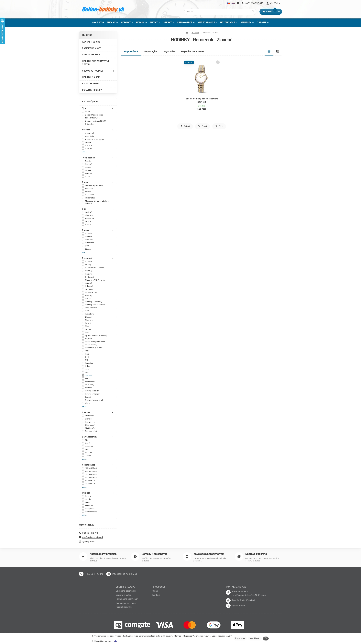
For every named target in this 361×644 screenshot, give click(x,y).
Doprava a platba (123, 595)
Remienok (87, 258)
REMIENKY (245, 22)
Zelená (88, 456)
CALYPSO (89, 145)
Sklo (84, 209)
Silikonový (89, 289)
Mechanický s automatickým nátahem (97, 202)
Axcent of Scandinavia (94, 139)
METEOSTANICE (206, 22)
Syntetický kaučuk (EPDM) (96, 335)
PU (86, 360)
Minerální (89, 221)
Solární (88, 192)
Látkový (88, 283)
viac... (84, 152)
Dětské (88, 170)
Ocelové (88, 234)
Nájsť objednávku (124, 607)
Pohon (85, 182)
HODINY (140, 22)
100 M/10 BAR (91, 468)
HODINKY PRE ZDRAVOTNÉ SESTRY (95, 63)
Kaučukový (89, 314)
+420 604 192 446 (90, 533)
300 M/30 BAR (91, 474)
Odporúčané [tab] (131, 51)
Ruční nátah (90, 198)
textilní (88, 397)
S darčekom (90, 124)
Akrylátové (89, 218)
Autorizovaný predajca (103, 554)
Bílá (86, 440)
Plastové (89, 215)
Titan (87, 354)
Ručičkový (89, 416)
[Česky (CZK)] (228, 3)
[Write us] (228, 605)
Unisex (88, 167)
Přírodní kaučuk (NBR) (94, 348)
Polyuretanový (91, 292)
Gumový (88, 271)
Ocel (87, 357)
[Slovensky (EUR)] (233, 3)
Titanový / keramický (93, 302)
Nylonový (89, 286)
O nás (155, 591)
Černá (87, 443)
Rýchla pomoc (88, 541)
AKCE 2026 (98, 22)
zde (115, 641)
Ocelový (88, 262)
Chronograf (90, 425)
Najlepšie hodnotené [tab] (192, 51)
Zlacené (88, 375)
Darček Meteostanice (94, 115)
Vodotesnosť (88, 465)
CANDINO (89, 148)
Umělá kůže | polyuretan (95, 342)
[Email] (238, 3)
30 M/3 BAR (90, 484)
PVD (87, 246)
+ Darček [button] (188, 62)
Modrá (88, 449)
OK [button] (266, 638)
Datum (88, 496)
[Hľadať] (253, 12)
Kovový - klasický (92, 391)
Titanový (88, 274)
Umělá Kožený (91, 345)
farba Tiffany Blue (92, 118)
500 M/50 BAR (91, 477)
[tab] (269, 51)
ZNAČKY (111, 22)
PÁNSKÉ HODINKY (91, 42)
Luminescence (91, 512)
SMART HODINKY (91, 83)
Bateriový (89, 188)
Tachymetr (89, 509)
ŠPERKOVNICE (184, 22)
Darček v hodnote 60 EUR (95, 121)
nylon (87, 372)
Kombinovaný (90, 422)
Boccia (88, 142)
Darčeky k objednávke (154, 554)
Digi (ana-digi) (91, 431)
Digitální (88, 419)
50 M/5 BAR (90, 480)
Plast (87, 326)
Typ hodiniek (88, 157)
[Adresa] (228, 592)
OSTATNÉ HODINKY (92, 90)
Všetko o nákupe (125, 587)
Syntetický (89, 277)
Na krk (87, 176)
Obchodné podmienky (126, 591)
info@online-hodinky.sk (92, 537)
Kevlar (87, 378)
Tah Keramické (91, 308)
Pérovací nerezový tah (94, 400)
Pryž (87, 332)
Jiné (87, 369)
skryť (84, 406)
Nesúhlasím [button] (255, 638)
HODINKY (128, 23)
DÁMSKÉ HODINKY (91, 48)
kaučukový (89, 385)
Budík (87, 502)
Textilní (88, 298)
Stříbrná (88, 452)
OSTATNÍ (261, 22)
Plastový (88, 295)
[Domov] (103, 9)
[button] (279, 12)
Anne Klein (89, 136)
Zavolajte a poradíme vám (208, 554)
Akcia (87, 112)
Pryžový (88, 338)
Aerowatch (89, 133)
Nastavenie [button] (240, 638)
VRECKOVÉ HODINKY (92, 71)
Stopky (88, 499)
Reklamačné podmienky (127, 599)
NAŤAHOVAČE (227, 22)
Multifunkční (90, 428)
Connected (89, 195)
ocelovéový (89, 382)
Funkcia (86, 493)
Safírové (88, 212)
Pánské (88, 161)
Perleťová (89, 446)
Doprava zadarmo (256, 554)
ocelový (88, 388)
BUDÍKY (154, 22)
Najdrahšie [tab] (169, 51)
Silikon (88, 329)
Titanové (88, 237)
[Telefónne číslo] (81, 574)
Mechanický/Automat (94, 185)
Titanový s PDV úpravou (95, 305)
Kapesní (88, 173)
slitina (87, 403)
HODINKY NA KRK (91, 77)
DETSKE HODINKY (91, 54)
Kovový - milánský (92, 394)
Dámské (88, 164)
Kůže (87, 351)
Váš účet (274, 3)
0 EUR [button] (271, 11)
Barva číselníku (89, 437)
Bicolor (88, 249)
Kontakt (156, 595)
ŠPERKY (167, 22)
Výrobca (86, 129)
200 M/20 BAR (91, 471)
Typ (84, 108)
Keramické (89, 243)
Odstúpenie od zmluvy (126, 603)
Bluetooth (89, 505)
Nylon (87, 366)
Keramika (89, 363)
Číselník (86, 412)
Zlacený (88, 317)
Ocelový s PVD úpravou (94, 268)
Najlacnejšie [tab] (150, 51)
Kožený (88, 265)
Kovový (88, 323)
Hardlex (88, 225)
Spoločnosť (159, 587)
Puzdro (85, 230)
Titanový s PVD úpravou (95, 280)
